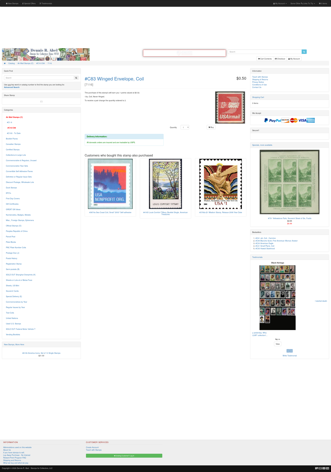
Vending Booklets (13, 334)
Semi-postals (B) (13, 269)
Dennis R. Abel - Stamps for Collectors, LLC (34, 468)
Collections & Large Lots (16, 155)
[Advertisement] (165, 27)
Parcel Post (10, 236)
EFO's (8, 193)
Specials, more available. (262, 145)
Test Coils (10, 312)
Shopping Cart (258, 97)
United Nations (12, 318)
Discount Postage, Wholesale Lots (20, 182)
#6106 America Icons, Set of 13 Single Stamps (41, 353)
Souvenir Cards (12, 291)
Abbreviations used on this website (17, 447)
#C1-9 (9, 122)
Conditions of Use (259, 84)
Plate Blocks (11, 242)
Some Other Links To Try (302, 3)
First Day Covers (13, 198)
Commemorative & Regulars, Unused (21, 160)
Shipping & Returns (260, 79)
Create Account (92, 447)
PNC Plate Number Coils (16, 247)
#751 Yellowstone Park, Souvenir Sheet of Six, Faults (289, 218)
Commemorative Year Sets (17, 166)
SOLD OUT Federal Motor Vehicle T (20, 329)
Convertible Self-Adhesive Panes (19, 171)
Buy (212, 127)
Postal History (11, 258)
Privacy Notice (258, 82)
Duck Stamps (11, 187)
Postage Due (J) (12, 253)
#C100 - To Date (13, 133)
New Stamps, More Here (14, 344)
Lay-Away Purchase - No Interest (16, 455)
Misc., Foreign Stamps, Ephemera (20, 220)
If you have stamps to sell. (14, 452)
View (290, 309)
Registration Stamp (14, 263)
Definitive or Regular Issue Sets (19, 176)
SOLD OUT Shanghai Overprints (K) (21, 274)
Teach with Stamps (260, 77)
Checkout (281, 58)
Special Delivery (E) (14, 296)
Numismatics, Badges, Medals (18, 214)
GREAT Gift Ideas (13, 209)
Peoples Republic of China (17, 231)
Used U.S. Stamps (13, 323)
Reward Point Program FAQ (14, 457)
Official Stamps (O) (13, 225)
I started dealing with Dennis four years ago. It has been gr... (277, 301)
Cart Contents (266, 58)
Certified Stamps (13, 149)
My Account (295, 58)
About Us (7, 450)
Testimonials (257, 257)
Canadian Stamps (13, 144)
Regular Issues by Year (15, 307)
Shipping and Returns (12, 460)
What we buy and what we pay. (16, 463)
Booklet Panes (12, 138)
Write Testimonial (290, 355)
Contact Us (256, 87)
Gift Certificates (12, 204)
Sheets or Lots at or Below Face (19, 280)
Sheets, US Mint (12, 285)
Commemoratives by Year (16, 302)
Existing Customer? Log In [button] (124, 456)
